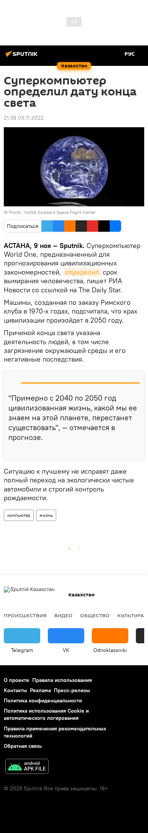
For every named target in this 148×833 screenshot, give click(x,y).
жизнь (46, 515)
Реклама (40, 690)
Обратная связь (23, 746)
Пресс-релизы (72, 690)
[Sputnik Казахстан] (23, 56)
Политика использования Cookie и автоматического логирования (46, 714)
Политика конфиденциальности (43, 700)
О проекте (16, 680)
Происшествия (25, 615)
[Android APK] (27, 767)
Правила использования (62, 680)
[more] (135, 450)
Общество (95, 615)
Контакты (15, 690)
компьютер (18, 515)
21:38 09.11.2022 (24, 117)
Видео (63, 615)
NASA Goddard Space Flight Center (60, 212)
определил (82, 272)
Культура (130, 615)
